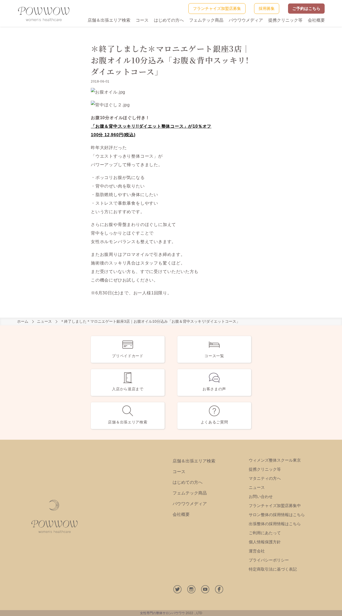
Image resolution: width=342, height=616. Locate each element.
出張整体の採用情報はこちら (275, 523)
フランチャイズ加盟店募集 (217, 8)
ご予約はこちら (306, 8)
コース (142, 20)
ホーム (22, 321)
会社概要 (316, 20)
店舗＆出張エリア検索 (109, 20)
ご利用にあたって (265, 533)
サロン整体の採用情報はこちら (277, 514)
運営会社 (257, 551)
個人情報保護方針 (265, 542)
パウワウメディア (246, 20)
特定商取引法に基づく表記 (273, 569)
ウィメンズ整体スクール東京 (275, 460)
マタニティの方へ (265, 478)
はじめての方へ (169, 20)
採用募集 (267, 8)
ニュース (44, 321)
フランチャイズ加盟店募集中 (275, 505)
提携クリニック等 (285, 20)
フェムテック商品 (206, 20)
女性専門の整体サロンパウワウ (162, 613)
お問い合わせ (261, 496)
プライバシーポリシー (269, 560)
